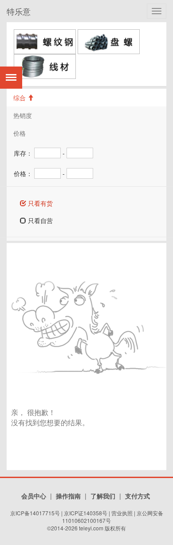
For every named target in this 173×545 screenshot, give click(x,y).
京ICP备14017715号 (35, 513)
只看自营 (39, 220)
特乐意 (19, 11)
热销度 (22, 115)
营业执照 (122, 513)
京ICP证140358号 (85, 513)
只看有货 (39, 203)
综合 (20, 97)
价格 (19, 133)
